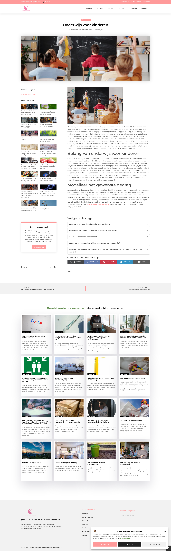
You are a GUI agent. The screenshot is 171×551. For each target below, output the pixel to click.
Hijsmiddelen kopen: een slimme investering (100, 379)
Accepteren (105, 544)
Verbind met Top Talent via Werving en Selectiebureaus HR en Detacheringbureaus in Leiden (36, 422)
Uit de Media (86, 521)
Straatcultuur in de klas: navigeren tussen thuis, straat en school (28, 112)
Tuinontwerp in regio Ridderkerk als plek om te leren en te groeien (47, 112)
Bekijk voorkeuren (154, 544)
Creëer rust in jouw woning (66, 463)
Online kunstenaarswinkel (131, 420)
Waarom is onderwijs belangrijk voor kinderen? (108, 224)
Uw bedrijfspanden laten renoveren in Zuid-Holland (98, 421)
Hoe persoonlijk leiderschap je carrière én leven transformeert (133, 337)
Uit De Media (88, 8)
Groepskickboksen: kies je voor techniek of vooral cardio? (28, 180)
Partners (99, 8)
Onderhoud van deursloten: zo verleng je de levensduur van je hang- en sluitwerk (29, 166)
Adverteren (133, 8)
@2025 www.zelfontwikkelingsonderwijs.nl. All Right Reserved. (42, 547)
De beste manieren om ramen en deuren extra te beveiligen (28, 153)
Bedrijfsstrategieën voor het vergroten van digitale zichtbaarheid (98, 337)
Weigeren (129, 544)
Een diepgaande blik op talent (132, 378)
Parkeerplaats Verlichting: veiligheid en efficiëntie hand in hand (68, 337)
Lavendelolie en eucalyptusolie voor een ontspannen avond (47, 139)
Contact (144, 8)
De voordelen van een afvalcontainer (96, 463)
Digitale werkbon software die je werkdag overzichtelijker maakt (29, 126)
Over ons (110, 8)
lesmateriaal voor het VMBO (98, 204)
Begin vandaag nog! (39, 227)
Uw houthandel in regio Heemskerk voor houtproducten (68, 421)
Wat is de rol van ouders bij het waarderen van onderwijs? (108, 243)
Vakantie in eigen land (31, 463)
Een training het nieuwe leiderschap (130, 463)
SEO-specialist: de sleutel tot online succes (33, 337)
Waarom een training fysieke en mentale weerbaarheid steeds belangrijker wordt (29, 208)
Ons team (121, 8)
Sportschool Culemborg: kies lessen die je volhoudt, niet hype (47, 166)
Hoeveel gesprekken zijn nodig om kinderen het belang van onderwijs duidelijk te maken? (108, 250)
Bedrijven (85, 20)
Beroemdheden (87, 517)
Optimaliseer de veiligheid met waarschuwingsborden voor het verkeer (35, 379)
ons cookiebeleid (125, 538)
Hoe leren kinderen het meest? (108, 237)
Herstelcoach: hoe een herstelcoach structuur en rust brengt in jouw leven (47, 193)
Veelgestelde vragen (29, 94)
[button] (165, 531)
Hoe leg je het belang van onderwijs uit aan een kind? (108, 230)
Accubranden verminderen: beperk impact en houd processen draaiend (48, 180)
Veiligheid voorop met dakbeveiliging (64, 379)
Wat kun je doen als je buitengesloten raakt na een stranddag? (48, 153)
